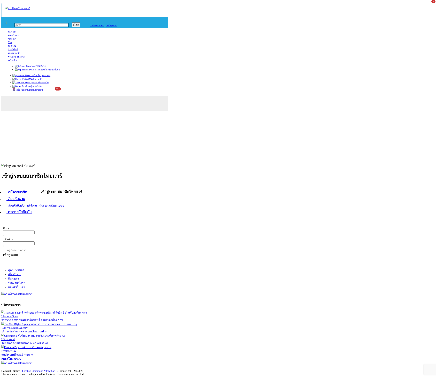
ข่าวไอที (12, 39)
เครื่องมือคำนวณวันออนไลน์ (29, 90)
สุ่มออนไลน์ (36, 86)
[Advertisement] (218, 136)
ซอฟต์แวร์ (41, 66)
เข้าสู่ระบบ (111, 25)
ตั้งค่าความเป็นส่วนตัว (14, 367)
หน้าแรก (12, 31)
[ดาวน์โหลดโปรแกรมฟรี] (17, 8)
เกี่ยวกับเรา (14, 274)
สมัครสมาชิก (97, 25)
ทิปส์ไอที (12, 46)
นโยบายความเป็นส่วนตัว (45, 367)
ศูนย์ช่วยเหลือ (16, 270)
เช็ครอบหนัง (14, 53)
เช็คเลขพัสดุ (43, 82)
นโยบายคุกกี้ (70, 367)
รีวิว (10, 42)
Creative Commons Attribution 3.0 (40, 371)
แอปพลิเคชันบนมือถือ (49, 69)
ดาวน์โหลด (13, 35)
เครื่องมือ (12, 60)
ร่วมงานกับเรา (16, 282)
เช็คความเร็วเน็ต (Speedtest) (37, 75)
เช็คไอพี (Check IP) (33, 79)
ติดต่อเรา (13, 278)
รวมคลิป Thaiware (16, 56)
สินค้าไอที (13, 49)
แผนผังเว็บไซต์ (16, 287)
